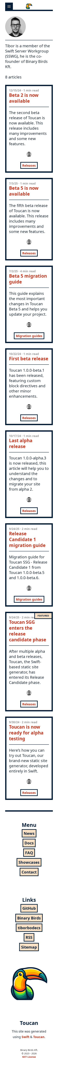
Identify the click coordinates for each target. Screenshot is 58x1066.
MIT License (29, 1056)
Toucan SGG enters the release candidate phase (27, 631)
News (29, 833)
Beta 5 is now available (24, 191)
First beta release (28, 358)
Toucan (38, 1037)
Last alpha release (20, 443)
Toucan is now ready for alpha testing (26, 733)
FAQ (29, 852)
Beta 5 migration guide (28, 279)
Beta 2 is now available (24, 98)
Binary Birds (29, 918)
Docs (29, 843)
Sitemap (29, 947)
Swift (25, 1037)
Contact (29, 872)
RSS (29, 937)
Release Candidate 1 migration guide (27, 539)
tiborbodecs (29, 927)
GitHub (29, 908)
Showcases (29, 862)
